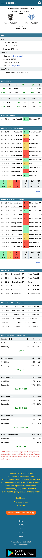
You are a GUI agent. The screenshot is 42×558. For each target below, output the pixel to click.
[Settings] (39, 3)
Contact (21, 536)
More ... (39, 191)
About (21, 532)
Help (21, 521)
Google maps (16, 65)
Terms (21, 529)
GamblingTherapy (21, 502)
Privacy (21, 525)
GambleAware (21, 498)
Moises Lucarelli (17, 56)
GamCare (21, 506)
